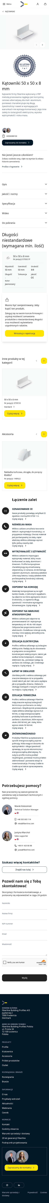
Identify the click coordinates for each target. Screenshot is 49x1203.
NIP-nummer (7, 923)
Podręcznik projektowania (14, 1142)
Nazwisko (6, 903)
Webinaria (7, 1108)
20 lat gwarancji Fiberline (14, 1138)
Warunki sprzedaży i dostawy (16, 1133)
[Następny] (44, 361)
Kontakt (6, 1124)
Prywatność (33, 1192)
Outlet (5, 1065)
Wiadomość (7, 944)
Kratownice (7, 1051)
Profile (5, 1047)
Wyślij (24, 977)
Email (4, 934)
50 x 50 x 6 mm (11, 399)
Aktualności (7, 1103)
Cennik (5, 1112)
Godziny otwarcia (10, 1129)
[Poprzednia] (36, 361)
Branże (5, 1081)
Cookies (43, 1192)
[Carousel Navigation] (39, 44)
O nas (5, 1094)
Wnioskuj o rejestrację (24, 333)
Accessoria (7, 1056)
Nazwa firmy (7, 913)
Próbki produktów (10, 1060)
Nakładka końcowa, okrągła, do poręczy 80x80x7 (23, 474)
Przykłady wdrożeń (11, 1099)
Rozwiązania (8, 1077)
